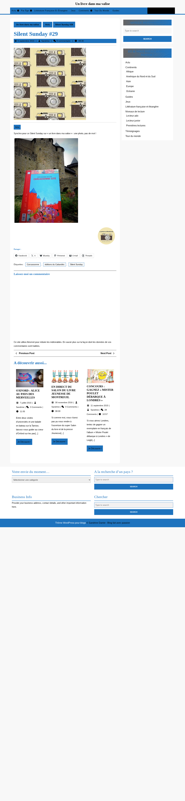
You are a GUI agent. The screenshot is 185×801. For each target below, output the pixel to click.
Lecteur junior (133, 120)
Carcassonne (33, 264)
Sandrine (45, 41)
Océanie (130, 91)
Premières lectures (135, 125)
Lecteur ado (132, 116)
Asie (128, 81)
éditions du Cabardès (54, 264)
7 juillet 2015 (26, 403)
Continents (84, 11)
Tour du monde (102, 11)
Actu (14, 11)
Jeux (73, 11)
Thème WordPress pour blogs (70, 523)
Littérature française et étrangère (50, 11)
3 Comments (36, 407)
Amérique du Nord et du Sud (140, 76)
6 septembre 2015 (26, 41)
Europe (130, 86)
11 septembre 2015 (100, 405)
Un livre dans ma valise (92, 4)
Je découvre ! (24, 442)
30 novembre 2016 (64, 402)
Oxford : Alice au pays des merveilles (28, 394)
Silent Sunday (76, 264)
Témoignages (132, 131)
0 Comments (71, 407)
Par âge (25, 11)
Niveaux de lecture (135, 111)
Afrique (130, 71)
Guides (116, 11)
